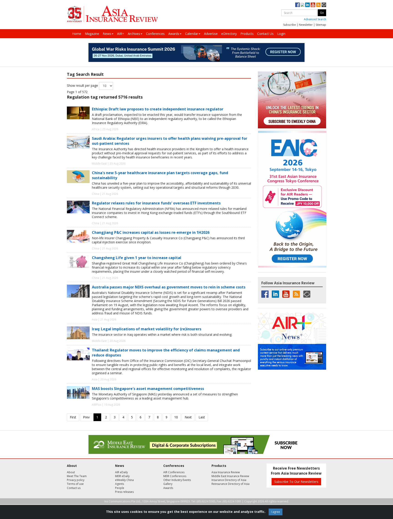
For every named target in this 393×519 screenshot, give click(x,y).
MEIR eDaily (122, 476)
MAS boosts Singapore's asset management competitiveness (148, 388)
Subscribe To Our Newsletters (296, 481)
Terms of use (75, 484)
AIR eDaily (121, 472)
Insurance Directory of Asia (229, 480)
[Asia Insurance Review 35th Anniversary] (112, 14)
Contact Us (265, 33)
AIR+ (120, 33)
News (107, 33)
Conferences (155, 33)
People (119, 488)
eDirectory (229, 33)
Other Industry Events (177, 480)
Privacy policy (75, 480)
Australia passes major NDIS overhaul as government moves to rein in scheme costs (168, 287)
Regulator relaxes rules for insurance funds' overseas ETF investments (156, 203)
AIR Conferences (173, 472)
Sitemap (321, 25)
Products (247, 33)
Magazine (92, 33)
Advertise (211, 33)
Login (281, 33)
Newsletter (306, 25)
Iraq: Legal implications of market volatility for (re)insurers (146, 328)
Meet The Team (77, 476)
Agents (119, 484)
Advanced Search (315, 19)
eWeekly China (124, 480)
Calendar (191, 33)
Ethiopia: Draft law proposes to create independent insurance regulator (157, 109)
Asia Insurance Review (226, 472)
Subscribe (289, 25)
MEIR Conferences (174, 476)
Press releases (124, 492)
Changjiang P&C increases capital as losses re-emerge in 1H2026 (150, 232)
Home (76, 33)
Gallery (167, 484)
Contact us (74, 488)
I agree (275, 512)
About (71, 472)
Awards (173, 33)
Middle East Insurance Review (230, 476)
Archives (134, 33)
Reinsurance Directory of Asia (230, 484)
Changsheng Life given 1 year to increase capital (136, 257)
